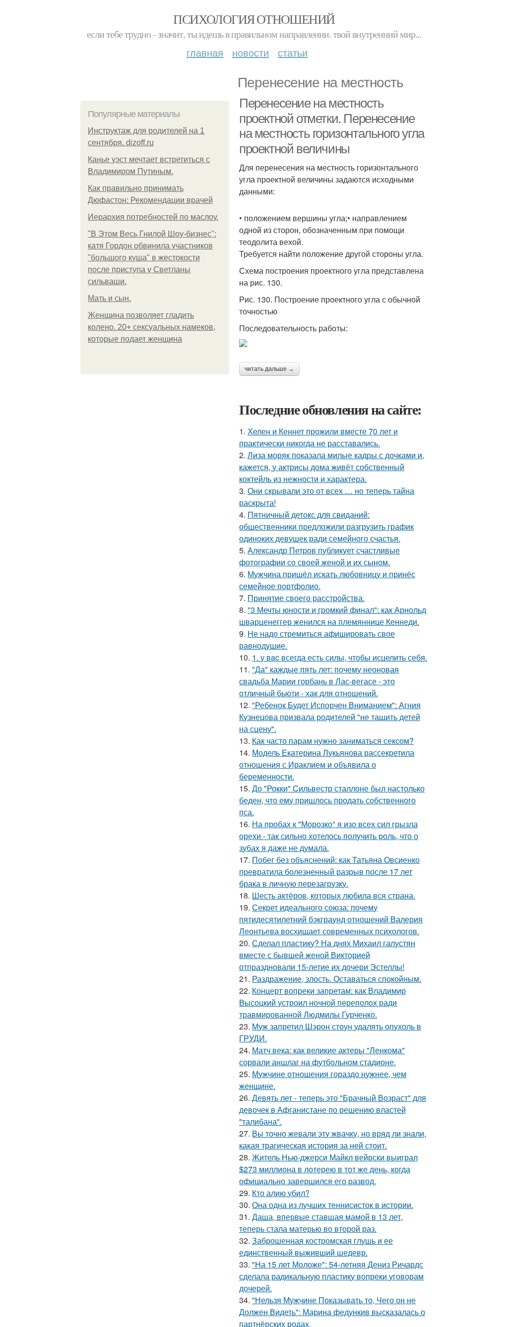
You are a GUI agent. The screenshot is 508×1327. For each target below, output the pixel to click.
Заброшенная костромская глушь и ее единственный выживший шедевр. (316, 1246)
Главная (205, 52)
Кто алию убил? (281, 1193)
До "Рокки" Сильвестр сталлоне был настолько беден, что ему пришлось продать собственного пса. (332, 800)
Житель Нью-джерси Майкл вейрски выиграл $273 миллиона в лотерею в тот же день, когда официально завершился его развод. (328, 1169)
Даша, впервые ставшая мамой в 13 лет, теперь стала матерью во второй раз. (321, 1222)
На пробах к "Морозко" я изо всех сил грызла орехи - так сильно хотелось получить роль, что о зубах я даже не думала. (328, 835)
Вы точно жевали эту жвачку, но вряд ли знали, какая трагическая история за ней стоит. (332, 1139)
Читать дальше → (269, 368)
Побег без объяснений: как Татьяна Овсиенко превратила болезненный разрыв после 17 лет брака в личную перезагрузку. (329, 871)
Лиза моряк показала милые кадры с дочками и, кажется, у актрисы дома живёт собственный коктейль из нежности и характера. (331, 466)
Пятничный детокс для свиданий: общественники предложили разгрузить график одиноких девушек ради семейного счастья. (326, 526)
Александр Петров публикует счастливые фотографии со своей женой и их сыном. (319, 556)
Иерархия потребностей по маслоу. (153, 217)
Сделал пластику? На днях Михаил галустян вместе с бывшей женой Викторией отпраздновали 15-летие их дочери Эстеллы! (327, 954)
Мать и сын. (109, 298)
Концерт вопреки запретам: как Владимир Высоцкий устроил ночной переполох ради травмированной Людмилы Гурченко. (322, 1002)
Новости (250, 52)
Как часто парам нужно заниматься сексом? (333, 740)
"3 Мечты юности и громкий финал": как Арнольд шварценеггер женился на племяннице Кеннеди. (332, 615)
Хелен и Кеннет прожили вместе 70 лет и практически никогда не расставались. (318, 437)
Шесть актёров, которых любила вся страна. (333, 895)
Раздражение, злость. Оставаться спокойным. (336, 978)
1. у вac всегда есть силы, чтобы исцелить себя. (339, 657)
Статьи (293, 52)
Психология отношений (253, 18)
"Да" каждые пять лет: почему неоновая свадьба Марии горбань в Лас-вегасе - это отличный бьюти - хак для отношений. (319, 681)
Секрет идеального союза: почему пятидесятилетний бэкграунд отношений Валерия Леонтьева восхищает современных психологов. (331, 919)
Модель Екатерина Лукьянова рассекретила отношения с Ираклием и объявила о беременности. (326, 764)
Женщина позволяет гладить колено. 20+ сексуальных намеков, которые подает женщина (151, 327)
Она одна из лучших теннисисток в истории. (332, 1204)
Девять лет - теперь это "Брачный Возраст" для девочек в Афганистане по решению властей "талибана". (332, 1109)
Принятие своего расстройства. (306, 597)
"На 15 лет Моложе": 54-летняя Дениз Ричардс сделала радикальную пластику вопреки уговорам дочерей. (331, 1276)
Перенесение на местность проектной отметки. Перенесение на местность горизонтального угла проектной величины (331, 126)
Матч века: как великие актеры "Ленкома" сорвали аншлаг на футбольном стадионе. (322, 1056)
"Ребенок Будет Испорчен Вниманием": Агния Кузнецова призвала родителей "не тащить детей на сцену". (330, 716)
